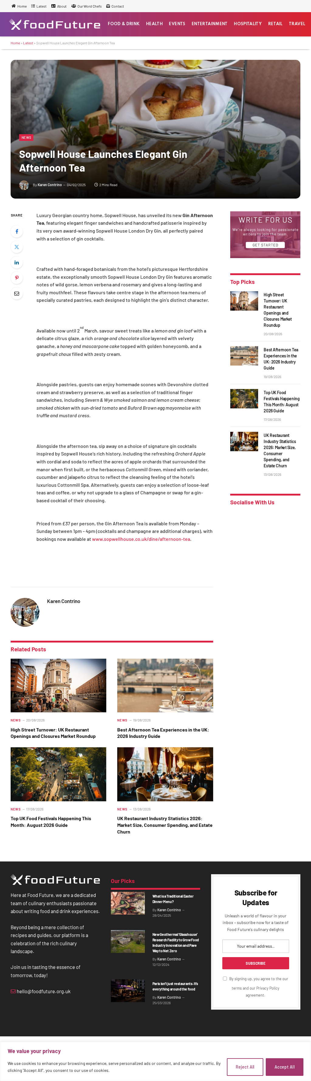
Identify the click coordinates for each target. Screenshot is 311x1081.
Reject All (245, 1066)
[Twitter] (17, 247)
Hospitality (248, 24)
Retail (275, 24)
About (62, 6)
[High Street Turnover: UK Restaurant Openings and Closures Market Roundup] (58, 685)
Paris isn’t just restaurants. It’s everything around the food (175, 986)
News (26, 137)
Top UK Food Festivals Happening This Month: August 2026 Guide (51, 821)
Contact (117, 6)
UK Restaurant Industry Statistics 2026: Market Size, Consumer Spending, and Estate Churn (165, 824)
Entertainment (210, 24)
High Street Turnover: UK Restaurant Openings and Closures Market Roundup (53, 733)
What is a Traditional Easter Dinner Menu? (173, 899)
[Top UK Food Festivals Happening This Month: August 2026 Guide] (58, 774)
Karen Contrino (50, 184)
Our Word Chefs (89, 6)
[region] (155, 1061)
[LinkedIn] (17, 262)
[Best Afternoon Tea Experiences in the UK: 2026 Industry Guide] (165, 685)
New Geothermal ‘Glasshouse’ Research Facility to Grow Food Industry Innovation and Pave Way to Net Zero (175, 942)
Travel (297, 24)
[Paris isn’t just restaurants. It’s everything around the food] (128, 990)
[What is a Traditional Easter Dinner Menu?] (128, 903)
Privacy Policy (267, 988)
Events (177, 24)
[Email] (17, 293)
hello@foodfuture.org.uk (43, 991)
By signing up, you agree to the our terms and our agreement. (258, 986)
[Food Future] (54, 24)
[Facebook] (17, 231)
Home (22, 6)
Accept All (285, 1066)
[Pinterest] (17, 278)
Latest (41, 6)
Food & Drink (124, 24)
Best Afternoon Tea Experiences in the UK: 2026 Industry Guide (163, 733)
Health (154, 24)
